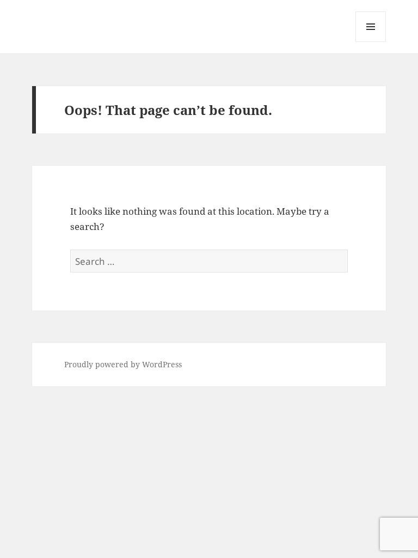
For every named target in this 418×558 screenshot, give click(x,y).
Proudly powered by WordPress (123, 364)
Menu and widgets (371, 41)
